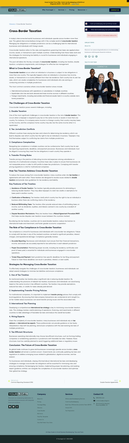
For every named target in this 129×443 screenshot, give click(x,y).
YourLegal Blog (41, 404)
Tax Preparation (69, 410)
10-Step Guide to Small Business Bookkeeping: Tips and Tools (64, 432)
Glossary (12, 24)
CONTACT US (115, 10)
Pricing (71, 10)
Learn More (75, 4)
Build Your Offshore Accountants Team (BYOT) (78, 404)
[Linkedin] (13, 406)
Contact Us (40, 419)
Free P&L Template (42, 416)
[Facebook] (9, 406)
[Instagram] (17, 406)
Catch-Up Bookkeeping (72, 401)
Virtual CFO (68, 407)
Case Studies (41, 410)
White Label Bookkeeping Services (75, 398)
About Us (39, 398)
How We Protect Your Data (44, 422)
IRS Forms (40, 413)
